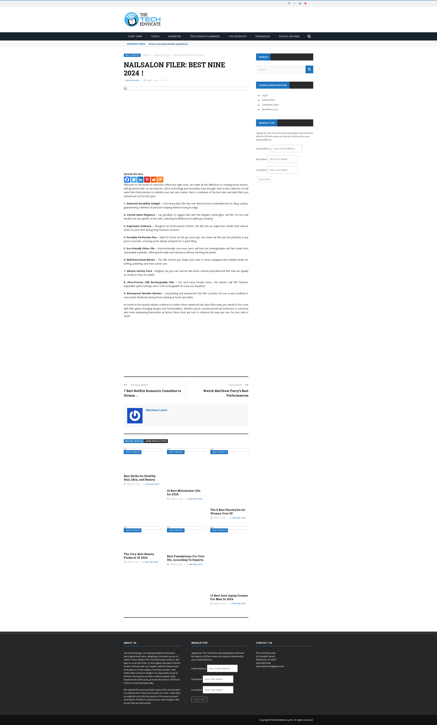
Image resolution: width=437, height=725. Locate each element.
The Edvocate (237, 36)
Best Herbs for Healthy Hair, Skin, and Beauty (140, 477)
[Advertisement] (186, 346)
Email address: (264, 148)
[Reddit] (154, 180)
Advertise (174, 36)
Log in (265, 95)
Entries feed (268, 99)
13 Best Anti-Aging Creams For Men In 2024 (229, 597)
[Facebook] (127, 180)
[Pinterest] (147, 180)
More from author (156, 441)
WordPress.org (270, 109)
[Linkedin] (140, 180)
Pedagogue (262, 36)
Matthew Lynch (133, 80)
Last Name (261, 169)
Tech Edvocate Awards (205, 36)
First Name (261, 159)
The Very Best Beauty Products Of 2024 (139, 555)
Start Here (135, 36)
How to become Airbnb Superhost (168, 43)
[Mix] (160, 180)
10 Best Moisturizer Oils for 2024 (183, 492)
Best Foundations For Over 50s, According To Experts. (186, 558)
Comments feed (270, 104)
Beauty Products (132, 55)
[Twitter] (134, 180)
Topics (155, 36)
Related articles (134, 441)
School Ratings (289, 36)
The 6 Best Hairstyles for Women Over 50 (227, 511)
